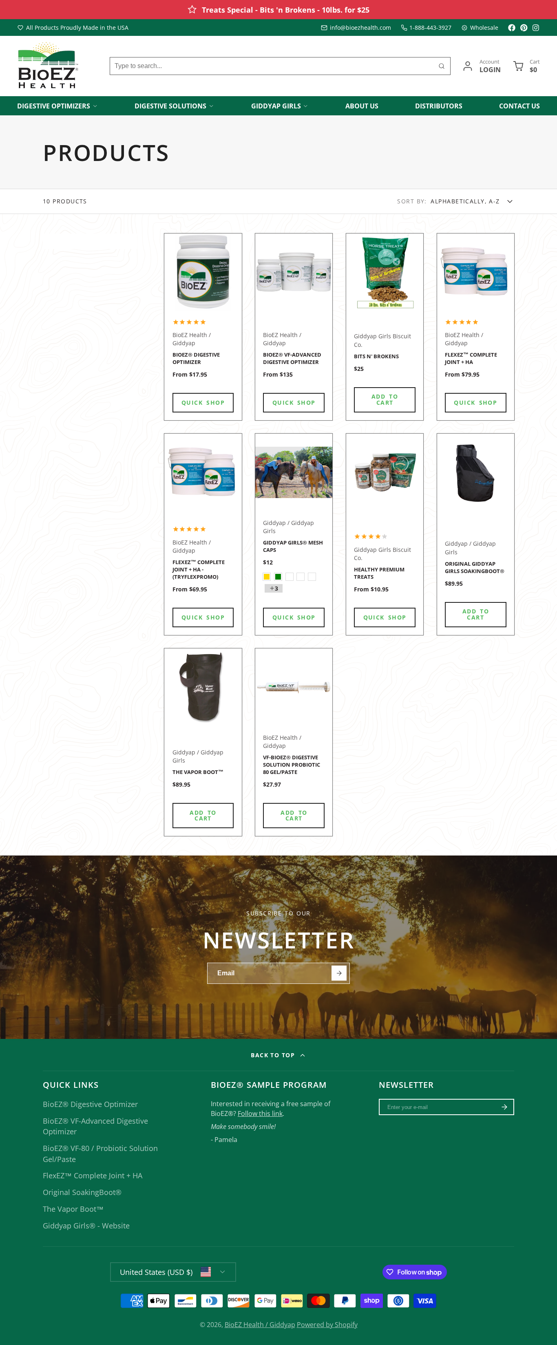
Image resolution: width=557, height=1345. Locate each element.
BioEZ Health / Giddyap (260, 1324)
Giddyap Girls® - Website (86, 1225)
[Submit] (339, 973)
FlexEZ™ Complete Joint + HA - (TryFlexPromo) (202, 534)
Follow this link (260, 1113)
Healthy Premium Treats (384, 534)
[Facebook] (511, 27)
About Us (361, 105)
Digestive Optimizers (53, 105)
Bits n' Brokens (384, 327)
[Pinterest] (524, 27)
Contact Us (519, 105)
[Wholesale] (479, 27)
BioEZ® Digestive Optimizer (202, 327)
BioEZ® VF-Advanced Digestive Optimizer (293, 327)
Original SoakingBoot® (82, 1192)
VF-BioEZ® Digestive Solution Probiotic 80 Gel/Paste (293, 742)
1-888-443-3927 (430, 27)
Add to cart (384, 399)
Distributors (438, 105)
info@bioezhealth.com (360, 27)
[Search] (441, 66)
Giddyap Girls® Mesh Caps (293, 534)
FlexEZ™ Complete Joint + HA (475, 327)
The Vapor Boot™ (202, 742)
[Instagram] (536, 27)
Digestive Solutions (170, 105)
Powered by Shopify (327, 1324)
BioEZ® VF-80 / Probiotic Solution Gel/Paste (100, 1153)
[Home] (47, 66)
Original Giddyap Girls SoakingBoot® (475, 534)
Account (481, 66)
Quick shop (203, 402)
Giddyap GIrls (276, 105)
